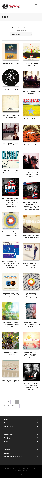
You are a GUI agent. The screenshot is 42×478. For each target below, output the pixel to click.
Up (20, 475)
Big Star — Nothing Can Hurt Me (31, 92)
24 (20, 30)
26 (4, 406)
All (25, 30)
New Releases (8, 434)
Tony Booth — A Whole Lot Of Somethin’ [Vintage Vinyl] (10, 234)
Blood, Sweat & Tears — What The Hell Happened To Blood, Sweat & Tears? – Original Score (10, 202)
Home (6, 419)
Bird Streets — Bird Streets (31, 146)
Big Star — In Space (31, 119)
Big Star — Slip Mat (11, 89)
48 (23, 30)
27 (9, 406)
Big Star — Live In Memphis (31, 64)
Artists (6, 441)
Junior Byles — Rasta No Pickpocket (10, 353)
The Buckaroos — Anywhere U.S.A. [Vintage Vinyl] (31, 295)
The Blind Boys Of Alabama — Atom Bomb (10, 172)
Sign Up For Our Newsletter (13, 456)
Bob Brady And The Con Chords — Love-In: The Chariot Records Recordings (10, 264)
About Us (7, 450)
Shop (5, 423)
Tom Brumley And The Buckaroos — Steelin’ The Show (31, 265)
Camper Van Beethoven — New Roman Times (10, 381)
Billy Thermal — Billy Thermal (11, 144)
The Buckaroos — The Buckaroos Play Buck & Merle (10, 295)
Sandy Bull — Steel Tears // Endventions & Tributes (31, 324)
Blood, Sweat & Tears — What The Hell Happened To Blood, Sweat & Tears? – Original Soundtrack (31, 206)
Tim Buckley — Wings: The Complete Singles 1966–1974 (11, 324)
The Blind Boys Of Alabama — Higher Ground (31, 174)
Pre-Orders (7, 438)
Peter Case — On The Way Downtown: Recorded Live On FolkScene (31, 386)
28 (13, 406)
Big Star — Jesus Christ (10, 63)
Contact (6, 453)
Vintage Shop (8, 426)
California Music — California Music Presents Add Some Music (31, 355)
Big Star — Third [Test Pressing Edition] (11, 116)
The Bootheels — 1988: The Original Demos (31, 236)
